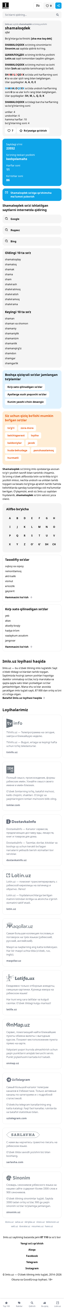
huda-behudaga (17, 450)
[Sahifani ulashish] (58, 5)
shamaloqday (13, 259)
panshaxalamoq (44, 450)
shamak (9, 269)
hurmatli (13, 458)
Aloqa (32, 1249)
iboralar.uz (24, 1226)
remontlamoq (13, 571)
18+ (50, 1279)
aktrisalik (10, 576)
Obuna (15, 1279)
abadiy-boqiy (12, 625)
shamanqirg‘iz (13, 348)
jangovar (10, 640)
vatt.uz (14, 1226)
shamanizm (12, 338)
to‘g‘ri (10, 428)
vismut (9, 581)
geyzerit (10, 591)
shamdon (10, 353)
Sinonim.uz (12, 48)
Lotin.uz (10, 58)
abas (8, 620)
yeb (7, 615)
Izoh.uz (16, 68)
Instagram (32, 1268)
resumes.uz (38, 1226)
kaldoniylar (14, 443)
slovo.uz (40, 1221)
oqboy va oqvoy (14, 566)
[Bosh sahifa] (17, 5)
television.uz (52, 1221)
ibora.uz (9, 1221)
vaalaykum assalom (16, 635)
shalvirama (11, 304)
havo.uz (49, 1226)
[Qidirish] (57, 15)
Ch (54, 544)
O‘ (32, 544)
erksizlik (10, 586)
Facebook (32, 1256)
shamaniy (10, 328)
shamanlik (11, 343)
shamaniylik (12, 333)
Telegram (32, 1262)
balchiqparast (16, 435)
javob (31, 443)
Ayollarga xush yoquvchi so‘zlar (27, 394)
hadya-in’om (12, 630)
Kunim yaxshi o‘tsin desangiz (25, 402)
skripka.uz (30, 1221)
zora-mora (27, 428)
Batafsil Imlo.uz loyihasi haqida (22, 698)
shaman (9, 318)
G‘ (39, 544)
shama (9, 274)
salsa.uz (19, 1221)
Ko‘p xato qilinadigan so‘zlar (24, 387)
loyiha (35, 435)
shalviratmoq (13, 289)
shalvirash (11, 284)
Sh (46, 544)
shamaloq (11, 264)
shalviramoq (12, 299)
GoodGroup (30, 1279)
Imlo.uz (41, 491)
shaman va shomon (16, 323)
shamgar (10, 358)
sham (8, 279)
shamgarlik (11, 363)
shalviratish (11, 294)
